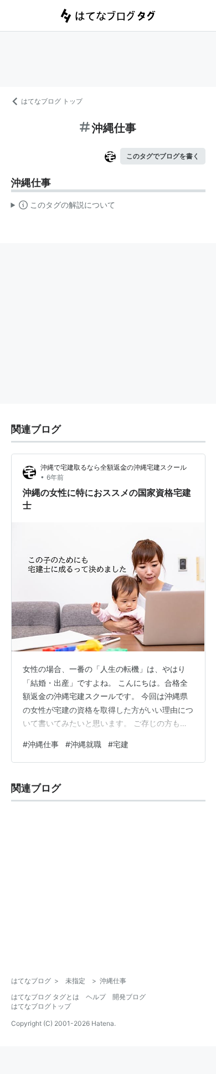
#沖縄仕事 (41, 744)
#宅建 (118, 744)
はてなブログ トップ (52, 101)
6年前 (55, 477)
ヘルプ (96, 997)
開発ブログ (129, 997)
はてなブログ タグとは (45, 997)
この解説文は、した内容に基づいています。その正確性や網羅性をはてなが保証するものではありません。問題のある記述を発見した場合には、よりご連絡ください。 (63, 207)
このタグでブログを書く (162, 156)
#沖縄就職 (83, 744)
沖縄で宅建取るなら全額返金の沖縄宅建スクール (113, 467)
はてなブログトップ (41, 1006)
